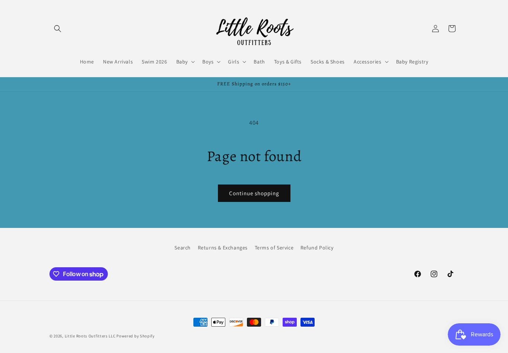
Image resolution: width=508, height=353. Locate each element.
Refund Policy (317, 247)
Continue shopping (254, 193)
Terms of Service (274, 247)
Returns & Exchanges (223, 247)
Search (182, 247)
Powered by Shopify (135, 336)
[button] (57, 28)
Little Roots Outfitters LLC (90, 336)
